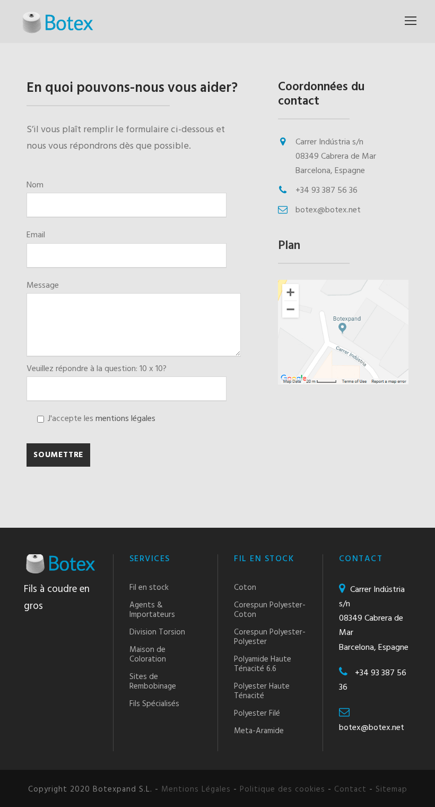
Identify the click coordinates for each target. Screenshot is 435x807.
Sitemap (391, 789)
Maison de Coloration (147, 654)
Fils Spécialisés (154, 704)
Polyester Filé (257, 713)
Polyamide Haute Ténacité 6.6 (262, 664)
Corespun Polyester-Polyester (270, 637)
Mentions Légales (196, 789)
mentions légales (125, 419)
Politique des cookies (282, 789)
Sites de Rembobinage (152, 682)
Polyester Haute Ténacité (262, 691)
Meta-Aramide (259, 731)
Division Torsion (157, 632)
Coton (245, 587)
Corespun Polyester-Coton (270, 610)
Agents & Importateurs (152, 610)
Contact (350, 789)
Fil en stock (149, 587)
